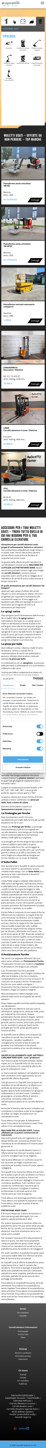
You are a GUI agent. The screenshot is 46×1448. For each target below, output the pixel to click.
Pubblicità (23, 1384)
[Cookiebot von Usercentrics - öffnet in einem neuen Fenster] (33, 678)
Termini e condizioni (23, 1353)
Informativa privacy (23, 1356)
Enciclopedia (23, 1331)
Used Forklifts (33, 1398)
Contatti (23, 1377)
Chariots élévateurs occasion (22, 1403)
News (23, 1337)
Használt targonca (23, 1417)
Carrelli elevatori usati (22, 1406)
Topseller (23, 1316)
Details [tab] (23, 685)
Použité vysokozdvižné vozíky (22, 1414)
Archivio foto (23, 1334)
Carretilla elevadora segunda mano (22, 1409)
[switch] (40, 734)
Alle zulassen (23, 759)
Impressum (23, 1359)
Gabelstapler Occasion (15, 1398)
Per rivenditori (23, 1312)
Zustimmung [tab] (8, 685)
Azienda (23, 1374)
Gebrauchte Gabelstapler (22, 1395)
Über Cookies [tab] (37, 685)
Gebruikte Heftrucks (22, 1400)
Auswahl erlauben (23, 767)
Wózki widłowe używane (22, 1411)
